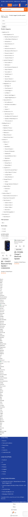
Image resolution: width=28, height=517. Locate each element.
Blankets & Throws (8, 128)
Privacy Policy (5, 445)
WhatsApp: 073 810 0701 (7, 494)
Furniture (4, 139)
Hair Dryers (7, 65)
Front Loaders (8, 62)
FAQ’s (3, 447)
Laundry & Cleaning (8, 60)
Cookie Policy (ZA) (6, 452)
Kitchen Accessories (9, 48)
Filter (4, 26)
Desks (6, 191)
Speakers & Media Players (10, 118)
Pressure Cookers (8, 53)
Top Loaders (7, 72)
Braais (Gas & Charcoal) (9, 198)
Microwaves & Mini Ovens (10, 50)
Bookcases (7, 188)
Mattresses (6, 132)
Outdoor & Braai (5, 193)
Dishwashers (7, 41)
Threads (4, 471)
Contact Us (4, 450)
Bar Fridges (7, 86)
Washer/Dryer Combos (10, 81)
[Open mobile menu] (1, 5)
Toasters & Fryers (8, 57)
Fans (6, 107)
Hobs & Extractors (9, 43)
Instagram (4, 469)
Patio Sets (7, 209)
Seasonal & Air (7, 100)
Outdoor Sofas (8, 205)
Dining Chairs (7, 163)
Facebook (4, 460)
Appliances (4, 32)
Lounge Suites (8, 174)
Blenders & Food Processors (11, 36)
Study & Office (7, 186)
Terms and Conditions (7, 443)
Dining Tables (8, 165)
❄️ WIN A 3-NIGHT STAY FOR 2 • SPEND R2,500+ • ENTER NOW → (14, 1)
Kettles (6, 46)
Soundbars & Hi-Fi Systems (11, 116)
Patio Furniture (7, 200)
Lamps (6, 181)
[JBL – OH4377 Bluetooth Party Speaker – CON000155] (7, 245)
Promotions (5, 214)
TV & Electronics (7, 111)
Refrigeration (6, 83)
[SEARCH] (25, 9)
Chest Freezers (8, 88)
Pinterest (4, 467)
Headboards (7, 153)
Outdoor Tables (8, 207)
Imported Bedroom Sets (10, 156)
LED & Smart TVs (8, 114)
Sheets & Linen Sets (8, 137)
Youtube (4, 464)
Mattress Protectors (8, 130)
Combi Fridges (8, 90)
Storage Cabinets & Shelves (11, 184)
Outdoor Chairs (8, 202)
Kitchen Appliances (8, 34)
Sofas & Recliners (8, 177)
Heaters (6, 109)
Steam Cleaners (8, 69)
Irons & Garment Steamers (11, 67)
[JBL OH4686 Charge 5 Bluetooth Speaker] (20, 241)
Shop (6, 15)
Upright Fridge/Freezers (10, 97)
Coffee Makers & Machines (11, 39)
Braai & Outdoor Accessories (10, 195)
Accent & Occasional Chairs (11, 170)
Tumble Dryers (8, 74)
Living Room (6, 167)
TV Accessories (8, 121)
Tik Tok (3, 474)
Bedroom (6, 142)
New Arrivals (6, 216)
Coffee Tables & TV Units (10, 172)
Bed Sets (6, 125)
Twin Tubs (7, 76)
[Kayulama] (13, 356)
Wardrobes (7, 158)
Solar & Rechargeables (8, 212)
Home (2, 15)
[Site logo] (14, 5)
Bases (6, 144)
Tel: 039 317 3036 (6, 489)
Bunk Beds (7, 146)
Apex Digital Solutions (22, 501)
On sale (4, 229)
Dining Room (6, 160)
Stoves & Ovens (8, 55)
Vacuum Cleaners (8, 79)
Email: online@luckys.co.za (8, 491)
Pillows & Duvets (7, 135)
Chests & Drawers (9, 149)
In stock (4, 231)
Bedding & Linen (5, 123)
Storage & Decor (7, 179)
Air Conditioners (8, 102)
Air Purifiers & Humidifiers (10, 104)
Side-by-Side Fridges (9, 95)
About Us (4, 440)
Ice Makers (7, 93)
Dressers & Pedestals (9, 151)
